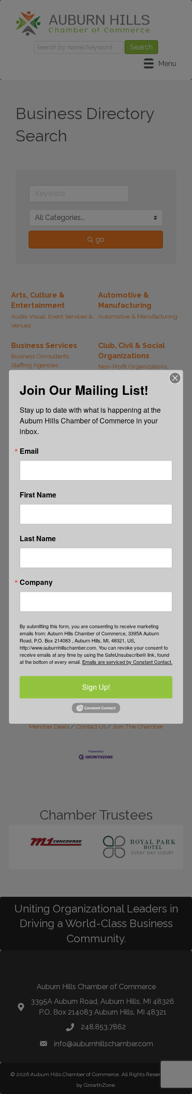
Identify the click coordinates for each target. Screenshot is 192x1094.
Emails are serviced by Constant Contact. (127, 661)
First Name (38, 494)
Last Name (38, 538)
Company (36, 582)
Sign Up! (96, 687)
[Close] (175, 378)
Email (29, 451)
